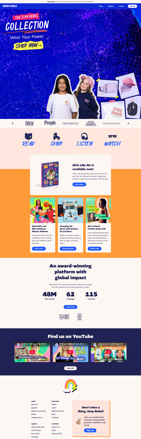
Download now (68, 249)
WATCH (112, 144)
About (121, 6)
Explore (111, 6)
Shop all (34, 404)
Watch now (94, 249)
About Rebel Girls (37, 427)
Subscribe (70, 368)
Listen (54, 408)
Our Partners (36, 430)
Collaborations (36, 418)
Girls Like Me (51, 1)
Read (53, 414)
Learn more (79, 184)
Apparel (34, 408)
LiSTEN (85, 144)
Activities (55, 418)
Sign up (90, 430)
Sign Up (132, 6)
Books (33, 414)
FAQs (54, 430)
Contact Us (56, 427)
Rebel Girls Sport (58, 411)
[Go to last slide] (12, 123)
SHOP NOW (27, 46)
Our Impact (35, 434)
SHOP (56, 144)
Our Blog (34, 437)
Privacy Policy (57, 434)
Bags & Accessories (38, 411)
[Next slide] (128, 123)
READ (28, 144)
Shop (101, 6)
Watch (54, 404)
